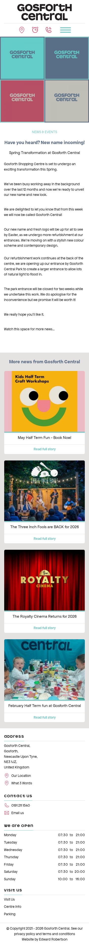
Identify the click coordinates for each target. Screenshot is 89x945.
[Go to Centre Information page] (35, 30)
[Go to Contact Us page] (21, 30)
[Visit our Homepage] (44, 11)
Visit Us (9, 899)
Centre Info (12, 907)
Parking (10, 914)
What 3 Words (21, 783)
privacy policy (24, 934)
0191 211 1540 (20, 805)
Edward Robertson (53, 939)
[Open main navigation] (65, 30)
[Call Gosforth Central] (48, 30)
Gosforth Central (56, 928)
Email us (17, 813)
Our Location (21, 776)
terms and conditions (59, 934)
